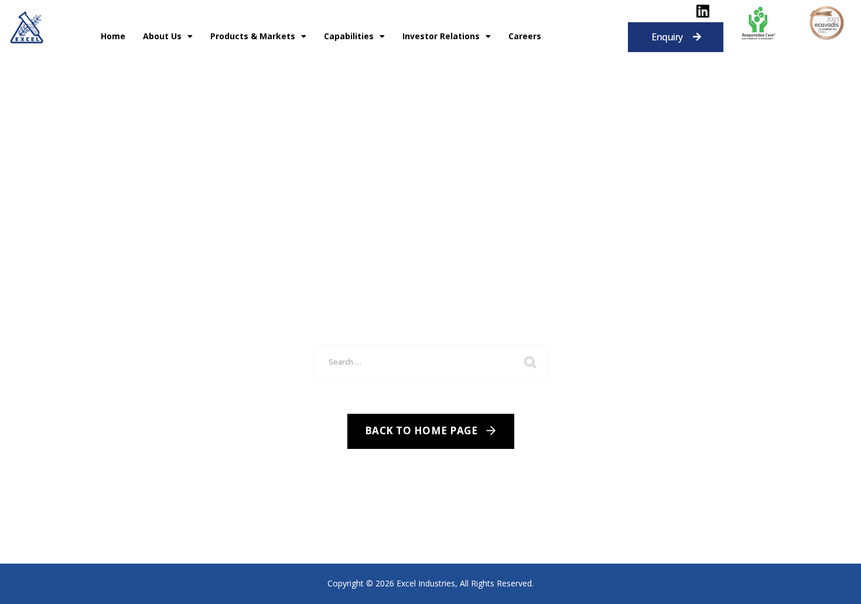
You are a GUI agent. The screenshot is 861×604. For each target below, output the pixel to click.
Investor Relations (441, 36)
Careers (524, 36)
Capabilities (349, 36)
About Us (162, 36)
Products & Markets (252, 36)
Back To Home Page (421, 430)
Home (113, 36)
